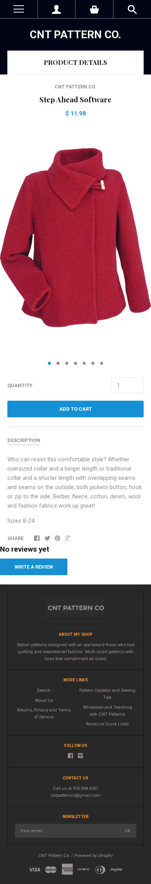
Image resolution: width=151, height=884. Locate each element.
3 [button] (67, 363)
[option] (75, 240)
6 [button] (92, 363)
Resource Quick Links (107, 724)
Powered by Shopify (93, 855)
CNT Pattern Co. (75, 34)
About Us (44, 700)
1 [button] (49, 363)
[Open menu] (19, 9)
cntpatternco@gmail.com (76, 795)
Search (44, 690)
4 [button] (75, 363)
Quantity (20, 385)
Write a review (34, 567)
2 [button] (58, 363)
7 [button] (101, 363)
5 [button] (84, 363)
